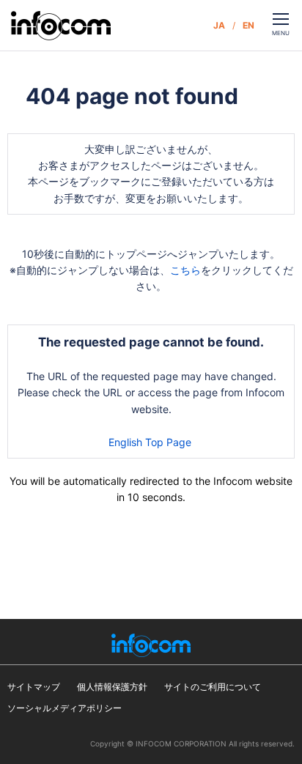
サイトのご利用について (212, 686)
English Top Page (151, 442)
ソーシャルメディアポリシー (64, 707)
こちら (185, 270)
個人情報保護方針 (112, 686)
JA (219, 25)
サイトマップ (33, 686)
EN (248, 25)
